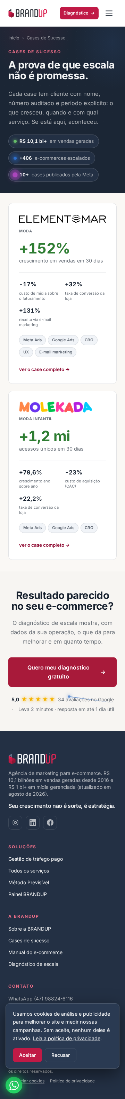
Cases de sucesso (28, 940)
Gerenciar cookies (26, 1080)
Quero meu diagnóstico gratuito (66, 672)
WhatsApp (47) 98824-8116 (40, 998)
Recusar (60, 1055)
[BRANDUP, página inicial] (27, 13)
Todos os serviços (28, 871)
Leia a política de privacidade (66, 1038)
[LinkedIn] (33, 823)
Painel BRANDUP (27, 894)
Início (13, 37)
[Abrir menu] (109, 13)
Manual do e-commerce (35, 952)
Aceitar (27, 1055)
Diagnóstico (79, 13)
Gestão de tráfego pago (35, 859)
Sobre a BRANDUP (29, 929)
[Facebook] (50, 823)
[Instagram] (15, 823)
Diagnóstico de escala (33, 964)
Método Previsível (28, 882)
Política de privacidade (72, 1080)
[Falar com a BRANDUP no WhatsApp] (14, 1085)
